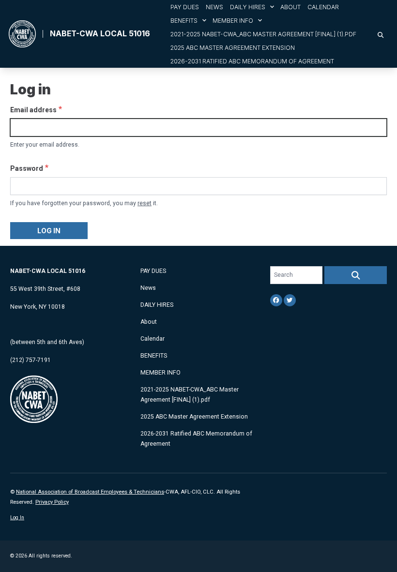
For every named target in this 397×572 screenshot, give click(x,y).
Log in (49, 230)
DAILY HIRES (247, 7)
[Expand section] (272, 6)
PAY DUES (184, 7)
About (290, 7)
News (214, 7)
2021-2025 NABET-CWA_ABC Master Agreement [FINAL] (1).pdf (263, 34)
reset (144, 203)
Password (26, 168)
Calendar (323, 7)
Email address (33, 110)
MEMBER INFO (233, 20)
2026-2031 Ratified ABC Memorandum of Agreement (252, 61)
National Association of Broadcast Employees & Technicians (90, 492)
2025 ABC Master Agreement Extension (232, 47)
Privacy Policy (52, 502)
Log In (17, 517)
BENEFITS (184, 20)
